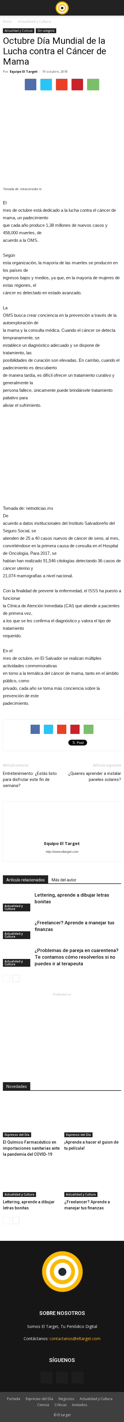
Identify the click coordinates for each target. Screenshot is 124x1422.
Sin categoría (46, 31)
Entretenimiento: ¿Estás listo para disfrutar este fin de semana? (30, 779)
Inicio (7, 21)
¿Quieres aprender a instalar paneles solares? (94, 776)
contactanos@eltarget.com (75, 1338)
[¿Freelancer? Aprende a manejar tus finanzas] (17, 929)
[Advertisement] (62, 1033)
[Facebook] (46, 1377)
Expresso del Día (17, 1135)
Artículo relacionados (25, 880)
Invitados (79, 1404)
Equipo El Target (23, 71)
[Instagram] (62, 1377)
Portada (13, 1398)
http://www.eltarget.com (62, 851)
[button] (116, 8)
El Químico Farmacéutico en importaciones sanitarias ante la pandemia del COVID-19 (31, 1148)
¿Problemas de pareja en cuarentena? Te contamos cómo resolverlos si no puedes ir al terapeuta (77, 956)
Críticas (61, 1404)
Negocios (66, 1398)
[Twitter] (77, 1377)
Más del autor (64, 880)
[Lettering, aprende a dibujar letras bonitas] (17, 902)
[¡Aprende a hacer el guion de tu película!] (92, 1118)
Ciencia (43, 1404)
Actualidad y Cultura (34, 21)
